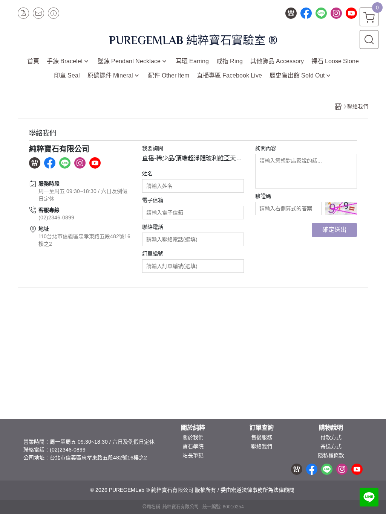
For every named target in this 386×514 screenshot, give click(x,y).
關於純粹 (193, 428)
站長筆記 (193, 455)
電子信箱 (152, 200)
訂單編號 (152, 254)
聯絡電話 (152, 227)
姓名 (147, 173)
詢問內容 (265, 148)
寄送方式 (331, 446)
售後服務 (261, 437)
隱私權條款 (331, 455)
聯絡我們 (261, 446)
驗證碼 (263, 196)
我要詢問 (152, 148)
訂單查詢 (262, 428)
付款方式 (331, 437)
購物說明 (331, 428)
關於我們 (193, 437)
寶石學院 (193, 446)
